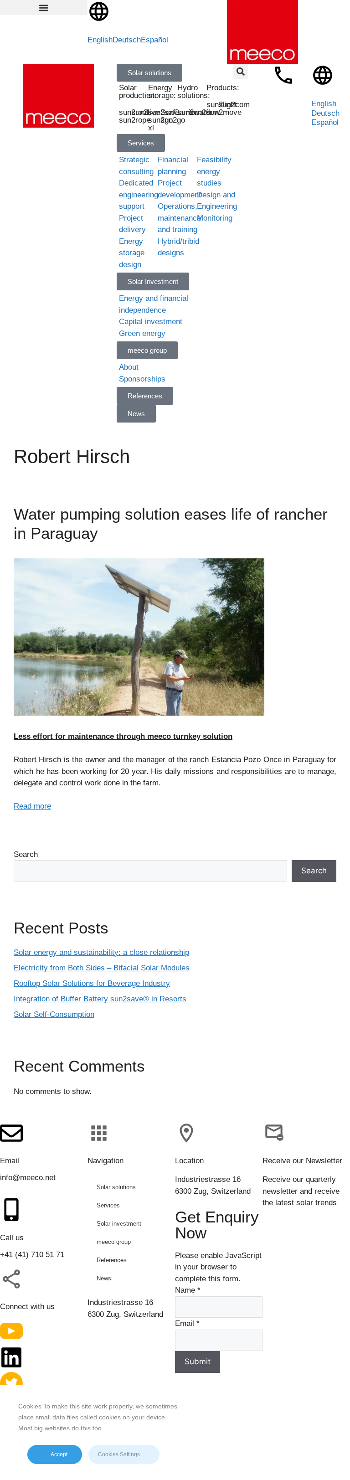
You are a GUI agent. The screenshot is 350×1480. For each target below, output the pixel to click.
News (104, 1278)
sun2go (172, 120)
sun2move (224, 112)
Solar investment (119, 1223)
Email (187, 1323)
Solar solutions (116, 1187)
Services (108, 1205)
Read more (32, 806)
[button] (44, 7)
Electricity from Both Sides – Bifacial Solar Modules (102, 968)
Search (26, 854)
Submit (198, 1361)
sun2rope (134, 120)
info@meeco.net (28, 1177)
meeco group (114, 1241)
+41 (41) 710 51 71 (32, 1254)
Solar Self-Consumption (54, 1014)
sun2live (145, 112)
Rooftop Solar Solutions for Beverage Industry (92, 983)
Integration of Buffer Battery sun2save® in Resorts (100, 999)
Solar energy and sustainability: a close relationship (101, 952)
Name (188, 1290)
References (112, 1260)
